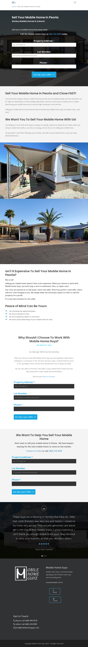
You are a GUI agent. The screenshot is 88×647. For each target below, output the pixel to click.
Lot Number (44, 51)
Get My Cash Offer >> (44, 74)
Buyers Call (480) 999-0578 (26, 620)
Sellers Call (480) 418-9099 (26, 624)
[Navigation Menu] (75, 3)
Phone (44, 62)
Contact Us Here (34, 451)
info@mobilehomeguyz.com (27, 627)
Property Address (44, 40)
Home (14, 7)
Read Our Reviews (48, 377)
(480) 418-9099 (55, 451)
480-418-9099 (55, 34)
